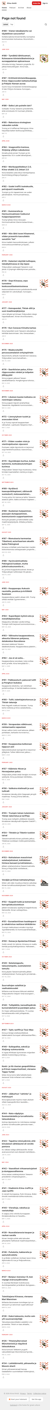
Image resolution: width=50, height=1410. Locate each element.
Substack (13, 1405)
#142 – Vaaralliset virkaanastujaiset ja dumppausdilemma (19, 1169)
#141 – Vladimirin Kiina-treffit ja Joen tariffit (17, 1189)
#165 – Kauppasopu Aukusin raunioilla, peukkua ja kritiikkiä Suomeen (17, 591)
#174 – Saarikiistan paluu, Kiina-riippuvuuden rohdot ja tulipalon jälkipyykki (17, 372)
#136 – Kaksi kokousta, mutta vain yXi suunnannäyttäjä (18, 1317)
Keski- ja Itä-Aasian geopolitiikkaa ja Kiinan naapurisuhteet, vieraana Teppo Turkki (19, 1069)
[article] (25, 38)
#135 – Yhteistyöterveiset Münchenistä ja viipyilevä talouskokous (14, 1344)
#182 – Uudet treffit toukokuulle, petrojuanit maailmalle (17, 187)
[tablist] (8, 24)
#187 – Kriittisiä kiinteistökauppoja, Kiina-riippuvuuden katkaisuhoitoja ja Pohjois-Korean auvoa (19, 81)
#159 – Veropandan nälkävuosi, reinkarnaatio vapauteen (17, 725)
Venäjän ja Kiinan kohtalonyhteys (18, 880)
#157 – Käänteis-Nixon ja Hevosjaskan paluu (14, 770)
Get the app (36, 1399)
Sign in (45, 3)
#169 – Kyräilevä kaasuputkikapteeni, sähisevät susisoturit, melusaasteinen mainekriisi (17, 491)
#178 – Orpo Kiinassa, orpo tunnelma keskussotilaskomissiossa (15, 283)
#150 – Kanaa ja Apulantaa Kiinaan (19, 941)
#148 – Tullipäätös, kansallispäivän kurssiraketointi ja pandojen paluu (19, 1006)
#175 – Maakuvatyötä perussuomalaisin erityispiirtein (17, 351)
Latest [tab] (5, 24)
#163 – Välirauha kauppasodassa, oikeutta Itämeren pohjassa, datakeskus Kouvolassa (18, 638)
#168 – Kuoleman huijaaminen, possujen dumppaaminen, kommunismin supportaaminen (17, 514)
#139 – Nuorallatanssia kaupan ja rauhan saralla (18, 1233)
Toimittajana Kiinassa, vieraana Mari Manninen (17, 1297)
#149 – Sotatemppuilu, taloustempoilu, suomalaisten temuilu (16, 966)
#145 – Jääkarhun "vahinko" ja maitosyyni (16, 1095)
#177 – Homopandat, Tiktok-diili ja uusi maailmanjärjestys (18, 309)
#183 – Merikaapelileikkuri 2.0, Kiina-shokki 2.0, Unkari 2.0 (16, 168)
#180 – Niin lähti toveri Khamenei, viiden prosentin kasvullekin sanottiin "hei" (18, 236)
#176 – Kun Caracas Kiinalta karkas (19, 328)
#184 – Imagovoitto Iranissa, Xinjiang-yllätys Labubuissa (16, 148)
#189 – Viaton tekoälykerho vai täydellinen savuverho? (17, 32)
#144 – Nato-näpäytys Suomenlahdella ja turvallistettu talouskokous (17, 1116)
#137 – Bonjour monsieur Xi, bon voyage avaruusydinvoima (17, 1278)
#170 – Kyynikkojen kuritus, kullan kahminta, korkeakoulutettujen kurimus (18, 464)
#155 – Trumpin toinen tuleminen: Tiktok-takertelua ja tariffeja (18, 814)
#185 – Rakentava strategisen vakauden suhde (16, 123)
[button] (4, 7)
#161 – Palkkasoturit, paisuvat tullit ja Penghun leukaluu (19, 681)
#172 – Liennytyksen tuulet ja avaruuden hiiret (16, 418)
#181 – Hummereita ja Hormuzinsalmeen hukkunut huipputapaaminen (16, 214)
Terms (29, 1393)
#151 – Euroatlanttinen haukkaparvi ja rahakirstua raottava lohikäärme (19, 922)
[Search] (45, 24)
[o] (44, 883)
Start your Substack (19, 1399)
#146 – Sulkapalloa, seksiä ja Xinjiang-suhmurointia (16, 1048)
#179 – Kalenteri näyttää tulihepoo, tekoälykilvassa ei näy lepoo (19, 262)
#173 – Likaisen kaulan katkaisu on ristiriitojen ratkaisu (19, 398)
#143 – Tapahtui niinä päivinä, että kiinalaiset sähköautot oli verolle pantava (18, 1144)
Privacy (23, 1393)
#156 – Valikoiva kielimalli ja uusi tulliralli (18, 789)
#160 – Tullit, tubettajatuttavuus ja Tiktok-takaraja (19, 701)
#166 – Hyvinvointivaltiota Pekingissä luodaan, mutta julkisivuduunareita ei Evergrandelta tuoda (15, 564)
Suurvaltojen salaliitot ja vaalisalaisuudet (14, 986)
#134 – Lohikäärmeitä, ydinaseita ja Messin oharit (19, 1364)
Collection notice (39, 1393)
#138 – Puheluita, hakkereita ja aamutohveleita (17, 1253)
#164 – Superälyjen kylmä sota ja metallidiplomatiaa (18, 617)
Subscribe (36, 3)
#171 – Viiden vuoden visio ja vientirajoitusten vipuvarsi (16, 442)
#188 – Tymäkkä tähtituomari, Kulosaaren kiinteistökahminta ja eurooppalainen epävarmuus (18, 58)
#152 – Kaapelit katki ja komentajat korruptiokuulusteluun (19, 903)
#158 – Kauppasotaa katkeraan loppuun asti (17, 745)
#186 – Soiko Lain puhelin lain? (17, 105)
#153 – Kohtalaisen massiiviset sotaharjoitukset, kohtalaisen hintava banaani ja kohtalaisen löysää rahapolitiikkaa (17, 860)
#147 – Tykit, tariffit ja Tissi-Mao (17, 1030)
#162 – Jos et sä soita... (13, 658)
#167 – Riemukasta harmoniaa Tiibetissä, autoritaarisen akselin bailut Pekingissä (18, 541)
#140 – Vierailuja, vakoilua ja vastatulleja (16, 1209)
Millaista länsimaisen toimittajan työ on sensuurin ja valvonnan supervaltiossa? (17, 1303)
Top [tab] (11, 24)
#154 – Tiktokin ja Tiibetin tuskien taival (18, 834)
